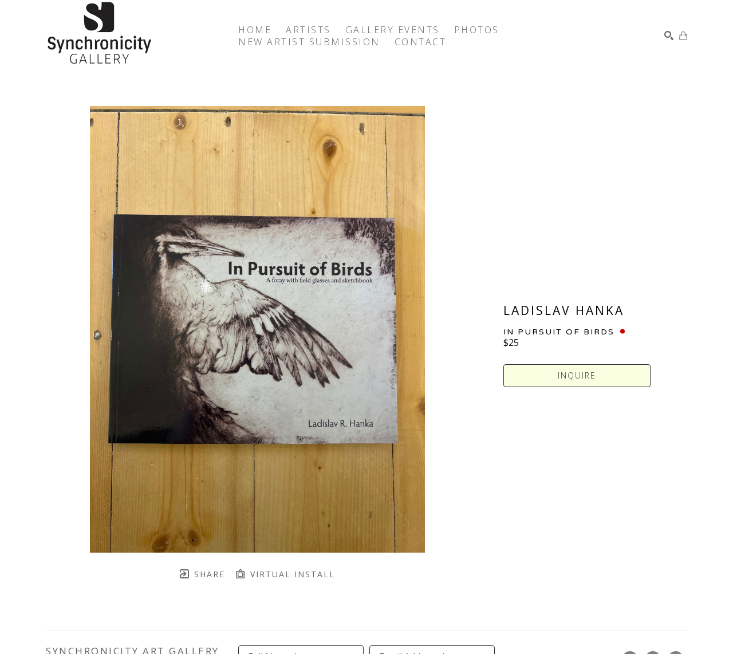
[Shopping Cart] (683, 35)
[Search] (668, 35)
